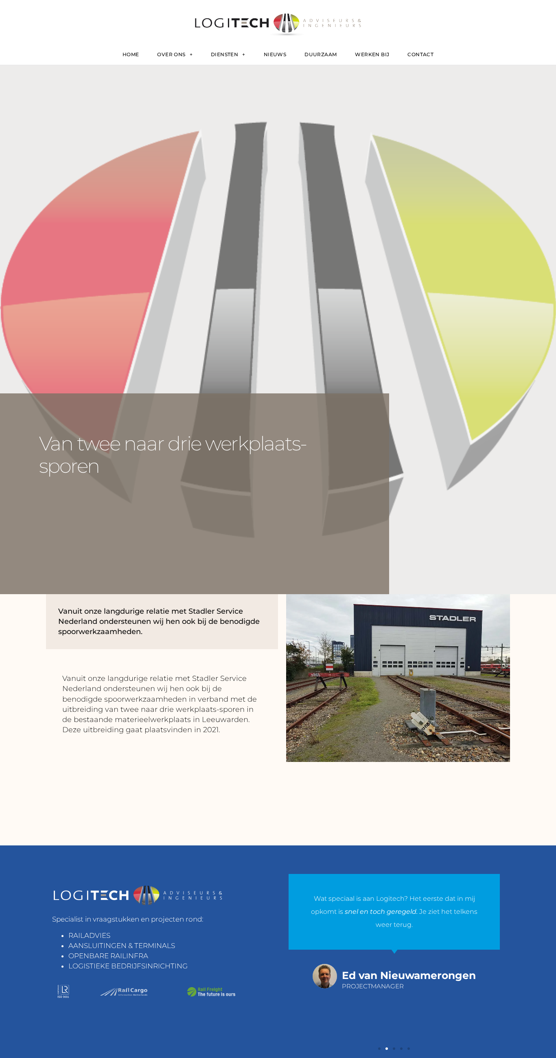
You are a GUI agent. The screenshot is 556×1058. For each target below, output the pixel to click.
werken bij (372, 54)
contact (420, 54)
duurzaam (320, 54)
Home (131, 54)
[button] (379, 1048)
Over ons (171, 54)
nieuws (275, 54)
